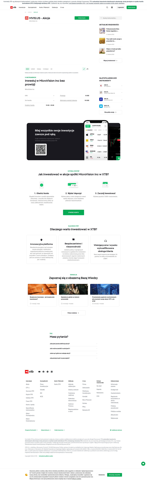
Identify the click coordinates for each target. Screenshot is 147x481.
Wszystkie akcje (109, 112)
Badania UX (86, 410)
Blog (84, 406)
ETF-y (27, 387)
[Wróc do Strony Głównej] (25, 12)
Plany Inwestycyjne (44, 385)
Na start (99, 386)
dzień (27, 69)
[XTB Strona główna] (13, 7)
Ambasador (86, 387)
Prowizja (62, 95)
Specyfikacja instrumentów (30, 409)
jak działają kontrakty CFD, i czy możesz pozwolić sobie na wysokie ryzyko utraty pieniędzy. (97, 3)
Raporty (99, 389)
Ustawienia (102, 475)
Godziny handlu (29, 105)
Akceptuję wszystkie (114, 475)
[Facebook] (43, 371)
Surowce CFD (30, 391)
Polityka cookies (116, 411)
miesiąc (39, 69)
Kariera (85, 403)
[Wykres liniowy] (84, 69)
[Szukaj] (107, 7)
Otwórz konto (131, 7)
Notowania (100, 393)
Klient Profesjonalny (30, 414)
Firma (84, 384)
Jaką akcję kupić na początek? (60, 358)
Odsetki (42, 390)
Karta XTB (57, 384)
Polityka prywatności (114, 407)
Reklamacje (114, 418)
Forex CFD (29, 401)
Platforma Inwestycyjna (87, 392)
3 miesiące (45, 69)
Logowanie (121, 7)
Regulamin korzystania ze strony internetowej (115, 399)
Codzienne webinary (71, 394)
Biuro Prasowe (87, 400)
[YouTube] (39, 371)
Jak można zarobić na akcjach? (60, 348)
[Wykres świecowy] (87, 69)
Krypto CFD (29, 394)
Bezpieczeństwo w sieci (73, 410)
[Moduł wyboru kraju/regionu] (112, 7)
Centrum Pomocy (71, 405)
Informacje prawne (114, 385)
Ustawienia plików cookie (46, 456)
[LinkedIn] (51, 371)
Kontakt (85, 396)
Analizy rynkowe (73, 390)
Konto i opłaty (30, 404)
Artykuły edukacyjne (71, 385)
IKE (41, 393)
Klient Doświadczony (30, 420)
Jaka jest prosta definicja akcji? (60, 343)
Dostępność (114, 390)
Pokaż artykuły (72, 313)
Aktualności (114, 415)
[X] (47, 371)
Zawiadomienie (115, 393)
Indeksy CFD (30, 398)
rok (51, 69)
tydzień (33, 69)
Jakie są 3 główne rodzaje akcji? (60, 353)
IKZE (41, 396)
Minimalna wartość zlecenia (68, 100)
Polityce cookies (76, 479)
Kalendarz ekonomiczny (72, 399)
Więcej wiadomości (110, 60)
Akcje (29, 12)
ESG (98, 396)
